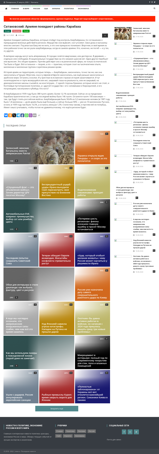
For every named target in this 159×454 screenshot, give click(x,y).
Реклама (81, 431)
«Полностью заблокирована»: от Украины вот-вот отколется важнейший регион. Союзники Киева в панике (93, 393)
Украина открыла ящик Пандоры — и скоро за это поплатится (92, 158)
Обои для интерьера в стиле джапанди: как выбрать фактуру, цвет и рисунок (22, 287)
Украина (56, 8)
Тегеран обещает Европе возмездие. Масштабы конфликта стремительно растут (56, 259)
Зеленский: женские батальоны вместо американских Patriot (18, 151)
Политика (69, 8)
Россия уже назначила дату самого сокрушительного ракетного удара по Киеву (92, 293)
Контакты (34, 2)
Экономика (83, 8)
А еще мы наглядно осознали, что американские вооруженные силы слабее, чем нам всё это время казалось (19, 325)
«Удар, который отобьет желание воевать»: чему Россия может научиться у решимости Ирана (92, 259)
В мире (26, 8)
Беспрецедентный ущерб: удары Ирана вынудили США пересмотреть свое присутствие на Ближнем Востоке (56, 190)
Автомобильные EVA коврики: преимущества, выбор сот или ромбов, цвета (20, 217)
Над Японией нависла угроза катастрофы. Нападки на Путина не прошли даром (54, 327)
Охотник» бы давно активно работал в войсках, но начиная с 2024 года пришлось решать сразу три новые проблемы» (91, 325)
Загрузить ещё (56, 408)
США (46, 8)
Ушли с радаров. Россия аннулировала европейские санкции (19, 397)
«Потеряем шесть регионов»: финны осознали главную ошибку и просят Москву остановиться (92, 224)
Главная (15, 8)
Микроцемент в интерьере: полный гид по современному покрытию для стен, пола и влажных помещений (92, 360)
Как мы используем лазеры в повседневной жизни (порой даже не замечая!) (21, 356)
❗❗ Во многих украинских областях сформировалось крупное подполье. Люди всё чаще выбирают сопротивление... (59, 19)
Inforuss (21, 35)
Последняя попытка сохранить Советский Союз (18, 261)
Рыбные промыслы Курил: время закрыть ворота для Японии (57, 397)
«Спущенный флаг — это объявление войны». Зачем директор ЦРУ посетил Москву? (20, 191)
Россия (36, 8)
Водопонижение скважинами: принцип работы (90, 192)
